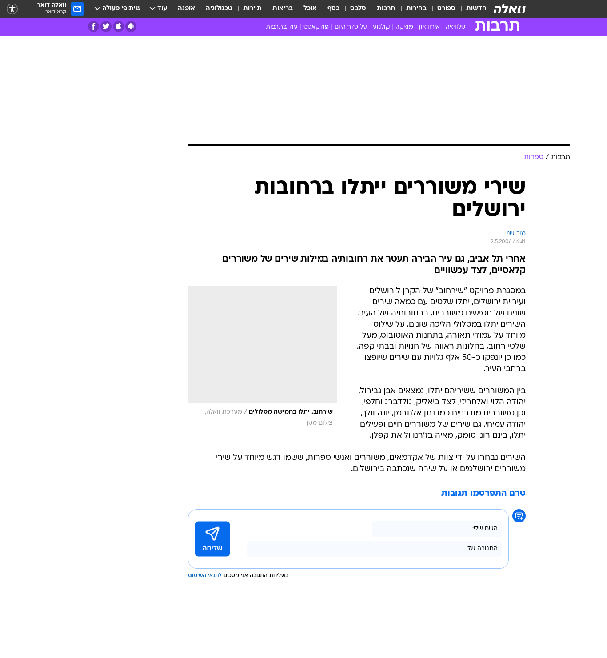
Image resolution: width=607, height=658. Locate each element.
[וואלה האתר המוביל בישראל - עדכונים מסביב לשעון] (510, 8)
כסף (333, 8)
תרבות (386, 8)
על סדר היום (351, 27)
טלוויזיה (455, 27)
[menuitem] (471, 9)
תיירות (252, 8)
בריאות (282, 8)
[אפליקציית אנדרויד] (130, 26)
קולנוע (381, 27)
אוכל (310, 8)
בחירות (416, 8)
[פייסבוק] (93, 26)
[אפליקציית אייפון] (118, 26)
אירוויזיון (429, 27)
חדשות (476, 8)
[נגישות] (12, 9)
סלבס (358, 8)
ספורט (446, 8)
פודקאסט (316, 27)
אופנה (186, 8)
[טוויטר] (106, 26)
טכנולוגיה (219, 8)
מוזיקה (404, 27)
